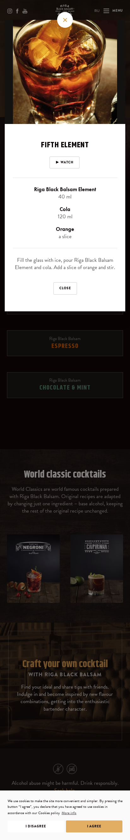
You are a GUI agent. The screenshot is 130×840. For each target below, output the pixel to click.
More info (69, 813)
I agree (94, 826)
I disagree (36, 826)
